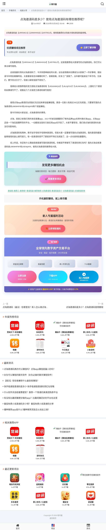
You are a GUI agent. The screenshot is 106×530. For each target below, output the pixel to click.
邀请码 (10, 190)
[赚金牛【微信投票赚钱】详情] (65, 325)
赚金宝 (65, 502)
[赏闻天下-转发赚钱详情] (14, 325)
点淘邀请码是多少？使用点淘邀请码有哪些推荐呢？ (53, 19)
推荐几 (16, 190)
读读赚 (90, 502)
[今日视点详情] (65, 343)
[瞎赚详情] (14, 343)
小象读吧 (90, 349)
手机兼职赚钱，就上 (53, 198)
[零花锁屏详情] (90, 477)
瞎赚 (14, 349)
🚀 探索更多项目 (53, 178)
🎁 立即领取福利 (53, 228)
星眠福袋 (39, 484)
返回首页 (53, 518)
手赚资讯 (12, 10)
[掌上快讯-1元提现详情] (90, 325)
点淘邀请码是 (68, 190)
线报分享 (23, 10)
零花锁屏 (90, 484)
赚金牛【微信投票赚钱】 (65, 332)
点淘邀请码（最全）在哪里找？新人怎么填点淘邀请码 (27, 307)
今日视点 (65, 349)
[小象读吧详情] (91, 343)
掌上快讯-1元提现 (90, 332)
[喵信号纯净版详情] (14, 477)
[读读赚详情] (91, 495)
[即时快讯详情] (40, 343)
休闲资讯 (39, 332)
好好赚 (65, 484)
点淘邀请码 (46, 190)
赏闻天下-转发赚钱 (14, 332)
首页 (3, 10)
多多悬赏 (14, 502)
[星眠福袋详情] (40, 477)
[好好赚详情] (65, 477)
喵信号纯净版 (14, 484)
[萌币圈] (53, 4)
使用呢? (23, 190)
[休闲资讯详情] (40, 325)
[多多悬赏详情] (14, 495)
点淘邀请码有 (79, 190)
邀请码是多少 (57, 190)
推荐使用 (37, 190)
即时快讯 (40, 349)
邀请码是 (30, 190)
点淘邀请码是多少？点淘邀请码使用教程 (84, 307)
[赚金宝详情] (65, 495)
